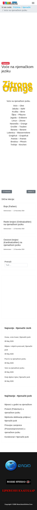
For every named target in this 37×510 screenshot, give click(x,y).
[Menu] (33, 3)
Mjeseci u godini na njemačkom (18, 404)
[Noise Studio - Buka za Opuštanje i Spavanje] (18, 481)
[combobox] (16, 265)
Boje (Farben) (10, 206)
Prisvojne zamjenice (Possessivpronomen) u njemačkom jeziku (15, 428)
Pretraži (8, 262)
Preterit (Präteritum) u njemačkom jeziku (14, 411)
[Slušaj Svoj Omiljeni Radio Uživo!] (18, 465)
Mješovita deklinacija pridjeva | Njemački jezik (18, 419)
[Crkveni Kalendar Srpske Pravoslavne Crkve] (18, 490)
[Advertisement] (18, 33)
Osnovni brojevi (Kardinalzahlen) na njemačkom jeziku (13, 242)
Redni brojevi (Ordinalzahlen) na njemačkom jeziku (17, 223)
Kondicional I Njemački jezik (17, 437)
